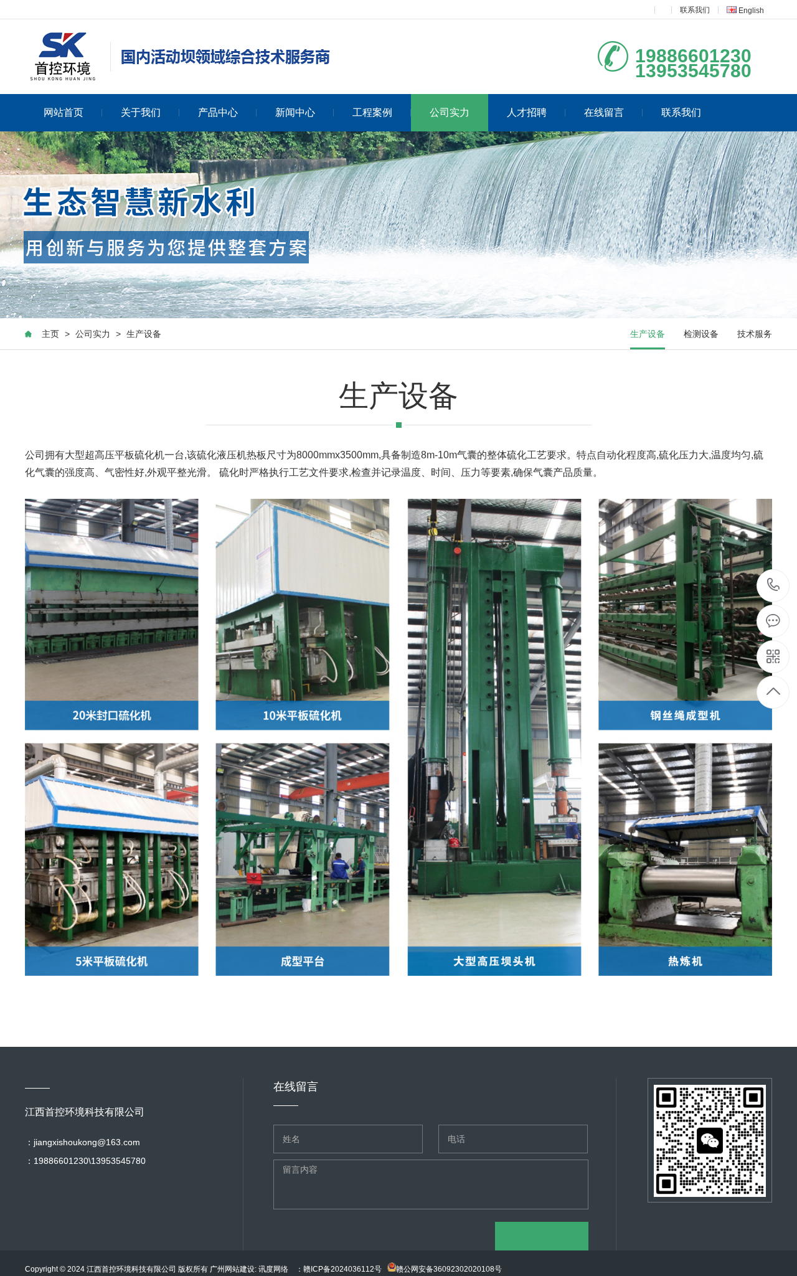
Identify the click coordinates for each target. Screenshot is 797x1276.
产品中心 (218, 112)
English (750, 10)
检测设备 (701, 334)
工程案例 (372, 112)
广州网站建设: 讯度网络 (249, 1269)
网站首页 (63, 112)
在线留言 (604, 112)
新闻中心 (295, 112)
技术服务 (754, 334)
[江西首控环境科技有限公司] (185, 57)
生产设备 (143, 334)
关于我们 (141, 112)
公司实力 (449, 112)
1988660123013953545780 (773, 585)
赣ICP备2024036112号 (342, 1269)
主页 (50, 334)
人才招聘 (527, 112)
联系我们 (695, 10)
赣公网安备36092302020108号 (449, 1269)
